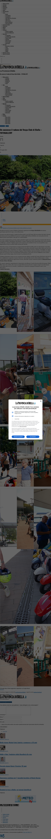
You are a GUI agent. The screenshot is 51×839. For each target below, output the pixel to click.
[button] (25, 419)
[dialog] (25, 419)
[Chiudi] (41, 401)
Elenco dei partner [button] (23, 426)
